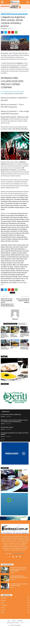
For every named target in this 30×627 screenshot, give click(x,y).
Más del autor (21, 323)
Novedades (14, 14)
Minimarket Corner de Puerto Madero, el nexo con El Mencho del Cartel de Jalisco (14, 420)
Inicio (2, 11)
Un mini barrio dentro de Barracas (11, 414)
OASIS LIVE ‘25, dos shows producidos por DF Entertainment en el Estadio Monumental (7, 302)
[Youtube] (20, 557)
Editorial (5, 28)
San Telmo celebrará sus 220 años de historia (5, 347)
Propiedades (4, 605)
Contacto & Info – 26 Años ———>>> (15, 622)
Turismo (25, 14)
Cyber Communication (15, 625)
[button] (27, 2)
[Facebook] (10, 557)
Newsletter (19, 620)
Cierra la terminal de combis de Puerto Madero (22, 300)
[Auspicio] (15, 369)
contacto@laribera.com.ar (18, 553)
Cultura (3, 14)
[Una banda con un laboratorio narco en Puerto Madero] (24, 343)
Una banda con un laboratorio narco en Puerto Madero (24, 347)
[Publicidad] (15, 397)
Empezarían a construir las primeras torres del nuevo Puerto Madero (5, 335)
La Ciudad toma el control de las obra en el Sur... (18, 584)
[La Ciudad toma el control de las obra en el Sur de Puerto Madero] (24, 329)
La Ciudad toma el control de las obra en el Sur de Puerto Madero (24, 335)
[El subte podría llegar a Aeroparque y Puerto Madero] (15, 329)
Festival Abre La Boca (14, 347)
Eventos (8, 14)
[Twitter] (17, 557)
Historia (14, 620)
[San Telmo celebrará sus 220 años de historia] (5, 343)
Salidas (20, 14)
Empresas (3, 600)
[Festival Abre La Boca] (15, 343)
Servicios (3, 607)
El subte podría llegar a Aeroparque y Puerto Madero (14, 335)
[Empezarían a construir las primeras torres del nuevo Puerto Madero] (5, 329)
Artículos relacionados (10, 323)
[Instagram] (13, 557)
